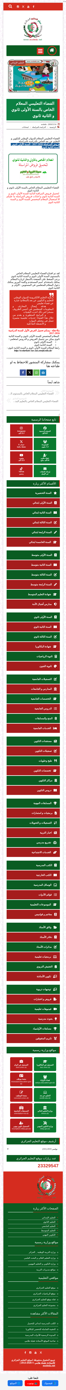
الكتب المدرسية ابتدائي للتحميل (41, 1323)
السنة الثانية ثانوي (43, 627)
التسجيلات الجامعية (42, 679)
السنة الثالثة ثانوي (43, 636)
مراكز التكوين (46, 780)
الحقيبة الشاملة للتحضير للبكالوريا (41, 1329)
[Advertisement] (33, 238)
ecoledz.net (49, 1365)
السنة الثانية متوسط (41, 564)
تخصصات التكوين (43, 770)
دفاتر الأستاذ (46, 937)
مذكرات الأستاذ (44, 947)
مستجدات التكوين (43, 741)
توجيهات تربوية (44, 989)
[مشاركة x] (30, 372)
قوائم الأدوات (45, 894)
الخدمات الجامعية (42, 728)
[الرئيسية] (52, 50)
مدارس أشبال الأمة (42, 604)
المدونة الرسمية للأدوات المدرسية (40, 1335)
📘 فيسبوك (50, 1383)
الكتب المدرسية (44, 865)
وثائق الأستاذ (45, 927)
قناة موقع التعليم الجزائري (44, 1299)
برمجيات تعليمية (43, 956)
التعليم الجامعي (48, 1226)
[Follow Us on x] (41, 1352)
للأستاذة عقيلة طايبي (45, 1362)
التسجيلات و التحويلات (40, 822)
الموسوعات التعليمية (41, 904)
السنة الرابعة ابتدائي (42, 532)
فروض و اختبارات (43, 999)
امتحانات (25, 127)
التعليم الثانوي (49, 1222)
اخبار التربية (46, 832)
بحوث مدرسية (45, 1018)
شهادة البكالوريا (43, 646)
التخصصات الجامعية (41, 698)
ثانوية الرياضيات (45, 656)
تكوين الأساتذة (44, 976)
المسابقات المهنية (42, 803)
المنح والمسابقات (44, 718)
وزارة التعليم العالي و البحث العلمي (40, 1258)
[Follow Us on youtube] (35, 1352)
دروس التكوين (44, 790)
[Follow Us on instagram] (30, 1352)
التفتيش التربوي (45, 966)
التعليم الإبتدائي (48, 1217)
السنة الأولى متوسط (42, 555)
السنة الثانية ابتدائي (42, 512)
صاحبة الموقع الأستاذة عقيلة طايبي (40, 1341)
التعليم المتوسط (48, 1230)
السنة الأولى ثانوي (43, 617)
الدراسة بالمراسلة (39, 127)
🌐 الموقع (15, 1383)
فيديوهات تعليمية (43, 1009)
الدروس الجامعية (43, 708)
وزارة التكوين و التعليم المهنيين (42, 1264)
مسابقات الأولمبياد (42, 1028)
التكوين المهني (49, 1235)
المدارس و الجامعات (41, 689)
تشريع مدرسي (44, 842)
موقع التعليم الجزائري (46, 1288)
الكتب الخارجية (44, 875)
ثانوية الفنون (45, 666)
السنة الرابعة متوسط (41, 584)
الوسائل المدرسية (43, 885)
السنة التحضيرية (43, 493)
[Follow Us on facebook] (25, 1352)
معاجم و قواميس (44, 914)
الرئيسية (53, 127)
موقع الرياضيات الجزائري (44, 1293)
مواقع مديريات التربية (46, 1270)
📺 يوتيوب (32, 1383)
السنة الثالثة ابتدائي (42, 522)
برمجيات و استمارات (42, 813)
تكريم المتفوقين (44, 1038)
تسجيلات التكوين (43, 751)
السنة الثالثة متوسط (41, 574)
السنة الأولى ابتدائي (43, 502)
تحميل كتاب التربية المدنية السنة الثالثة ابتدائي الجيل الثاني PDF (33, 84)
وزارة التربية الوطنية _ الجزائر (42, 1252)
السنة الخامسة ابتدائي (40, 542)
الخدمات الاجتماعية (42, 852)
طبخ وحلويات (46, 760)
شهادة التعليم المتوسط (40, 594)
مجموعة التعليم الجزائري (44, 1305)
